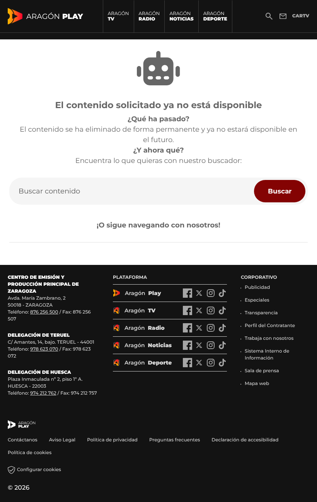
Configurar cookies (39, 470)
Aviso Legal (62, 440)
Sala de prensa (262, 371)
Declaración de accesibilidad (245, 440)
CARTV (300, 16)
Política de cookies (29, 453)
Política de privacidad (112, 440)
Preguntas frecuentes (174, 440)
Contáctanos (22, 440)
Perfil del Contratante (270, 326)
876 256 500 (44, 312)
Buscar (279, 191)
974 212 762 (43, 393)
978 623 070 (44, 349)
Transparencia (261, 313)
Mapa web (257, 384)
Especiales (257, 300)
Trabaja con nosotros (269, 338)
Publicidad (257, 287)
